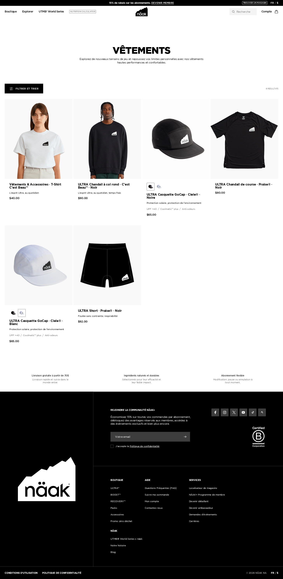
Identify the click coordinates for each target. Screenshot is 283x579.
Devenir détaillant (199, 501)
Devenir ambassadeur (201, 508)
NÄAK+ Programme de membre (207, 494)
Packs (113, 508)
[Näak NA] (141, 11)
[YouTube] (243, 412)
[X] (234, 412)
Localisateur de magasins (203, 488)
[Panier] (276, 12)
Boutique (11, 11)
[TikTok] (253, 412)
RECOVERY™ (117, 501)
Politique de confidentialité (144, 446)
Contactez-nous (154, 508)
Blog (113, 552)
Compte (266, 11)
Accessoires (117, 514)
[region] (142, 3)
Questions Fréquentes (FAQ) (161, 488)
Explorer (27, 11)
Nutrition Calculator (82, 12)
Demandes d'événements (203, 514)
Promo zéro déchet (121, 521)
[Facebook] (215, 412)
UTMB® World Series (51, 11)
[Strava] (262, 412)
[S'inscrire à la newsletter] (185, 437)
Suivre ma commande (157, 494)
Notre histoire (118, 545)
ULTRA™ (114, 488)
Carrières (194, 521)
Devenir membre (162, 3)
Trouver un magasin (254, 3)
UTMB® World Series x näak (126, 539)
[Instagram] (225, 412)
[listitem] (150, 187)
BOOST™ (115, 494)
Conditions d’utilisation (21, 573)
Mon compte (152, 501)
